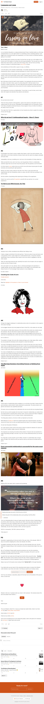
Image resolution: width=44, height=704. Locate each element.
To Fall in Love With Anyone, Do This (13, 184)
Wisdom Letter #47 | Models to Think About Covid (11, 662)
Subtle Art (11, 420)
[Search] (42, 651)
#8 (13, 613)
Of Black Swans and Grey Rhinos (8, 654)
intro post (5, 620)
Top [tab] (2, 650)
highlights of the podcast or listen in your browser (16, 282)
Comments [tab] (4, 636)
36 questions (17, 179)
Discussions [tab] (10, 650)
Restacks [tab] (8, 636)
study (10, 166)
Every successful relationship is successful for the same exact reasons (22, 447)
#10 (8, 613)
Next (39, 628)
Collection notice (29, 695)
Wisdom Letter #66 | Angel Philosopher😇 (9, 670)
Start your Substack (19, 698)
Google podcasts (5, 277)
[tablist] (6, 636)
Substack (16, 701)
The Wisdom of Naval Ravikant (8, 668)
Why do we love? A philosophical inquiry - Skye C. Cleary (20, 117)
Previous (5, 628)
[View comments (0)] (6, 13)
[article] (22, 656)
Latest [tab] (5, 650)
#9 (10, 613)
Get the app (27, 698)
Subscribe (36, 1)
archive (12, 615)
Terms (24, 695)
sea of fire (23, 64)
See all (3, 675)
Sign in (40, 1)
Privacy (21, 695)
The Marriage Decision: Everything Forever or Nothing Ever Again (20, 364)
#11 (2, 610)
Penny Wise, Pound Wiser (14, 610)
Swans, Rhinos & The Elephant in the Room (11, 661)
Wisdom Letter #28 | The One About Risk (9, 655)
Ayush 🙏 (5, 9)
